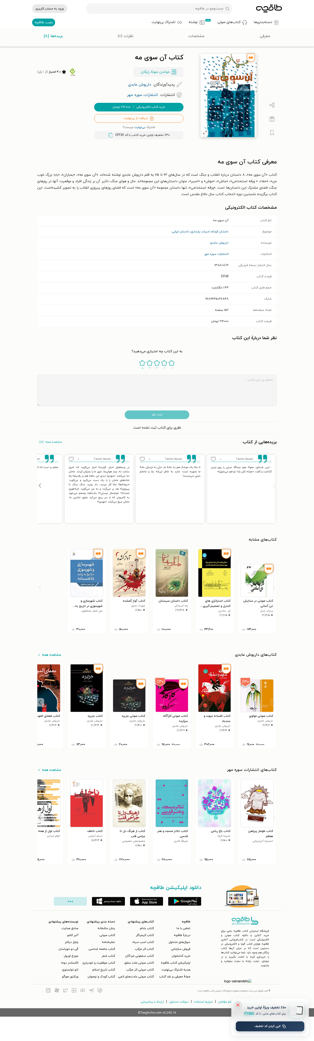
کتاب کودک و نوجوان (101, 977)
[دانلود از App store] (146, 901)
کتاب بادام (147, 928)
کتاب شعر (108, 956)
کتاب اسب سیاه (143, 942)
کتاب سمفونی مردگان (139, 956)
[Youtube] (82, 991)
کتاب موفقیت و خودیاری (98, 963)
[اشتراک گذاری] (272, 105)
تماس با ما (183, 928)
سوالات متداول (179, 1002)
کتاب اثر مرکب (144, 949)
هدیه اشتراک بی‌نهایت (176, 970)
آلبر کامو (72, 935)
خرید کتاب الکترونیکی (138, 107)
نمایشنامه (108, 942)
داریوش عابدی (219, 243)
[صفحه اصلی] (269, 9)
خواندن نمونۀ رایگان (155, 72)
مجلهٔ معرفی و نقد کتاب (174, 977)
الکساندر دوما (69, 963)
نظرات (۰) (125, 36)
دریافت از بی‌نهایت (136, 118)
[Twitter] (65, 991)
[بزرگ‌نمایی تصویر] (205, 132)
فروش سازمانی (180, 949)
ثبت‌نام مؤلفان (227, 1002)
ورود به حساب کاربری (50, 9)
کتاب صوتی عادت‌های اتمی (136, 977)
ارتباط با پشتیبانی (152, 1002)
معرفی (265, 36)
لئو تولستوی (70, 970)
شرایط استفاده (203, 1002)
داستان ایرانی (180, 232)
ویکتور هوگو (70, 977)
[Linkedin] (74, 991)
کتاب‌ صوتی (107, 935)
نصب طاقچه (44, 22)
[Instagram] (48, 991)
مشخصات (196, 36)
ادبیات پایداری (200, 232)
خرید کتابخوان (181, 956)
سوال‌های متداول (179, 942)
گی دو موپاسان (68, 949)
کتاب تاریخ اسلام (103, 970)
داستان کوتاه (220, 232)
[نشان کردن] (272, 132)
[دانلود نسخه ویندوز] (108, 901)
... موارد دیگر (70, 901)
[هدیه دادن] (272, 119)
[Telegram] (91, 991)
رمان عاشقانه (106, 928)
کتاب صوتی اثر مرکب (140, 970)
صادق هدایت (70, 928)
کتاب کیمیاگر (145, 935)
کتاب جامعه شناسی (102, 949)
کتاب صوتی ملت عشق (139, 963)
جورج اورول (71, 956)
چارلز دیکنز (71, 942)
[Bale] (100, 991)
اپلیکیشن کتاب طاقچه (175, 963)
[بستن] (238, 1005)
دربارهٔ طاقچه (182, 935)
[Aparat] (57, 991)
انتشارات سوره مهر (216, 254)
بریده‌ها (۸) (53, 36)
